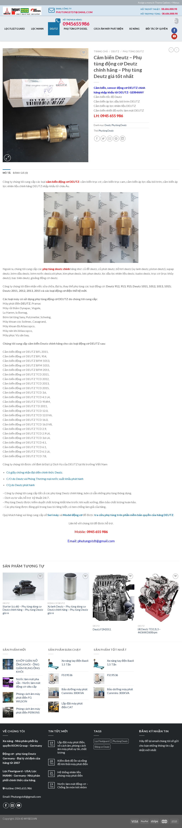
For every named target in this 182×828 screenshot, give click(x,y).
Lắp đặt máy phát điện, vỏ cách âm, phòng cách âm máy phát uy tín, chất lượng (72, 747)
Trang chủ (101, 51)
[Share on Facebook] (97, 138)
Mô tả (6, 172)
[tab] (6, 172)
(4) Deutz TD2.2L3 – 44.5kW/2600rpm (149, 631)
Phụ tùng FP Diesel (76, 28)
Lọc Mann (37, 28)
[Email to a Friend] (110, 138)
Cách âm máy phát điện (108, 28)
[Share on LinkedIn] (122, 138)
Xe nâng (134, 28)
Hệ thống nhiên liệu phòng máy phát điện (70, 773)
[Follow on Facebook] (174, 30)
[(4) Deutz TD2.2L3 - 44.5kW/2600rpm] (158, 598)
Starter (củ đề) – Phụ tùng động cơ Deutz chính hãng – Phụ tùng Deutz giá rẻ (23, 610)
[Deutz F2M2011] (113, 598)
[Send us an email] (12, 805)
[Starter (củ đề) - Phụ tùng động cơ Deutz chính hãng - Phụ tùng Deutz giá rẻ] (23, 586)
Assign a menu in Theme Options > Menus (158, 2)
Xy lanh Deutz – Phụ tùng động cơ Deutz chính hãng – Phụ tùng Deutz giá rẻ (68, 610)
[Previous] (3, 607)
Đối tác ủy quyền (157, 28)
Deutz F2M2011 (102, 629)
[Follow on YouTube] (174, 37)
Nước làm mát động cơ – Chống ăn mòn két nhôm (72, 785)
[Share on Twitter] (103, 138)
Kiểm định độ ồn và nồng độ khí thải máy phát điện (72, 762)
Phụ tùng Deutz (133, 51)
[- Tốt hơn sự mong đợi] (22, 11)
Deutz (54, 28)
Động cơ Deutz (102, 746)
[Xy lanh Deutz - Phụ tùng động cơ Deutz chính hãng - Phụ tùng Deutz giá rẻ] (68, 586)
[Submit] (175, 21)
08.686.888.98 (169, 8)
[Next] (179, 607)
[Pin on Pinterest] (116, 138)
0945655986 (76, 24)
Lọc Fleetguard (14, 28)
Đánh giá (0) (20, 172)
